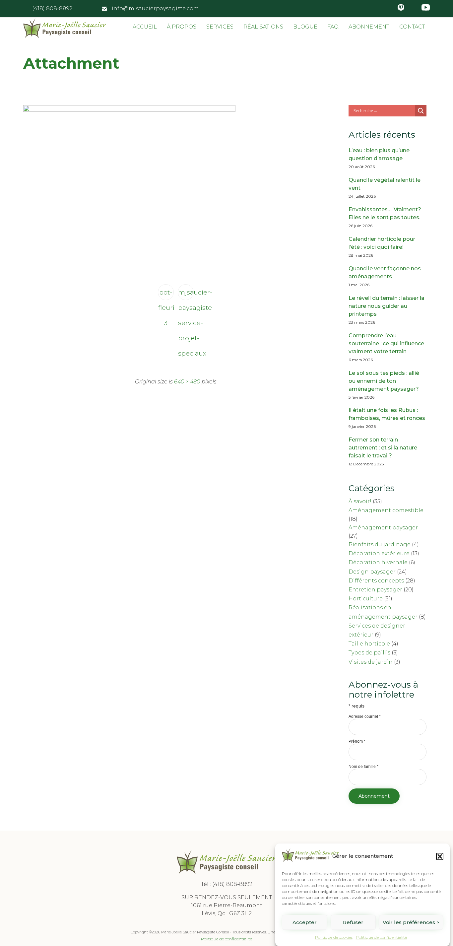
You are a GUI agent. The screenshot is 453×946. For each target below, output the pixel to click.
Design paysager (372, 572)
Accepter (304, 922)
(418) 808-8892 (232, 884)
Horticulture (366, 598)
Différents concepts (376, 580)
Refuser (353, 922)
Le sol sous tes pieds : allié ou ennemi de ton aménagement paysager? (384, 381)
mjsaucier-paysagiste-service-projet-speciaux (186, 294)
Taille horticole (369, 644)
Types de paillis (369, 652)
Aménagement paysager (383, 527)
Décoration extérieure (379, 553)
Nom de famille (363, 766)
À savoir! (360, 501)
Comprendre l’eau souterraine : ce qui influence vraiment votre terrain (386, 343)
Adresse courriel (365, 716)
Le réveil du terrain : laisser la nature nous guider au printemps (386, 306)
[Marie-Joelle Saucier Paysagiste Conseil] (64, 28)
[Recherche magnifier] (420, 110)
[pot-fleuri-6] (129, 110)
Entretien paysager (375, 589)
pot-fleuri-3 (166, 294)
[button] (439, 856)
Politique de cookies (334, 937)
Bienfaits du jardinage (380, 544)
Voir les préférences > (411, 922)
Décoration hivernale (378, 562)
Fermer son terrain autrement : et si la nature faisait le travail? (383, 448)
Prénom (357, 741)
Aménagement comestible (386, 510)
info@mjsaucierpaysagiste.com (155, 8)
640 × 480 (187, 381)
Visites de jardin (371, 662)
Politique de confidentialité (381, 937)
